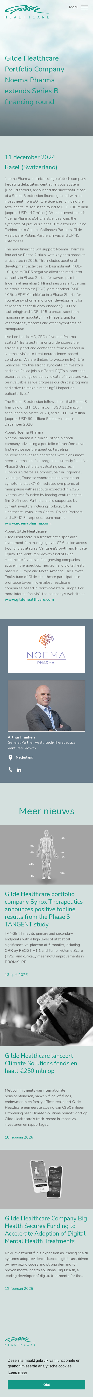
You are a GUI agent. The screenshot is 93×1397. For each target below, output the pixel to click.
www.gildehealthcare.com (29, 599)
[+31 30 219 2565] (11, 769)
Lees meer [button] (17, 1372)
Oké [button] (46, 1385)
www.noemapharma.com (28, 523)
